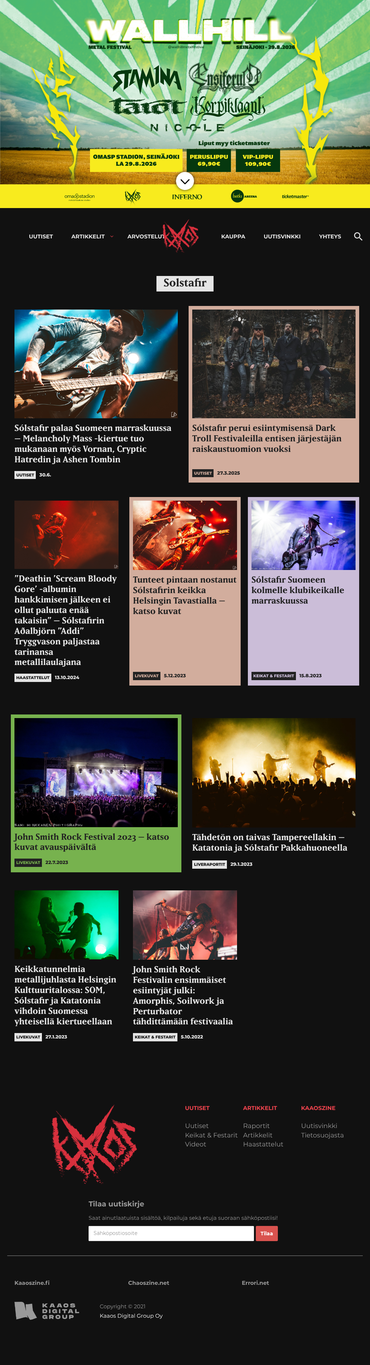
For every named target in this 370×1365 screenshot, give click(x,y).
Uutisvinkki (319, 1126)
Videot (195, 1144)
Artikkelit (258, 1135)
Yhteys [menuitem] (330, 236)
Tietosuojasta (322, 1135)
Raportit (256, 1126)
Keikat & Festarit (211, 1135)
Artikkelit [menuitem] (88, 236)
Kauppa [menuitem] (233, 236)
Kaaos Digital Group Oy (131, 1315)
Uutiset (197, 1126)
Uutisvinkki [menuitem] (282, 236)
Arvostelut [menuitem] (146, 236)
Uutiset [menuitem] (41, 236)
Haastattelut (263, 1144)
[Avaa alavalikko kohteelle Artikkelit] (111, 236)
